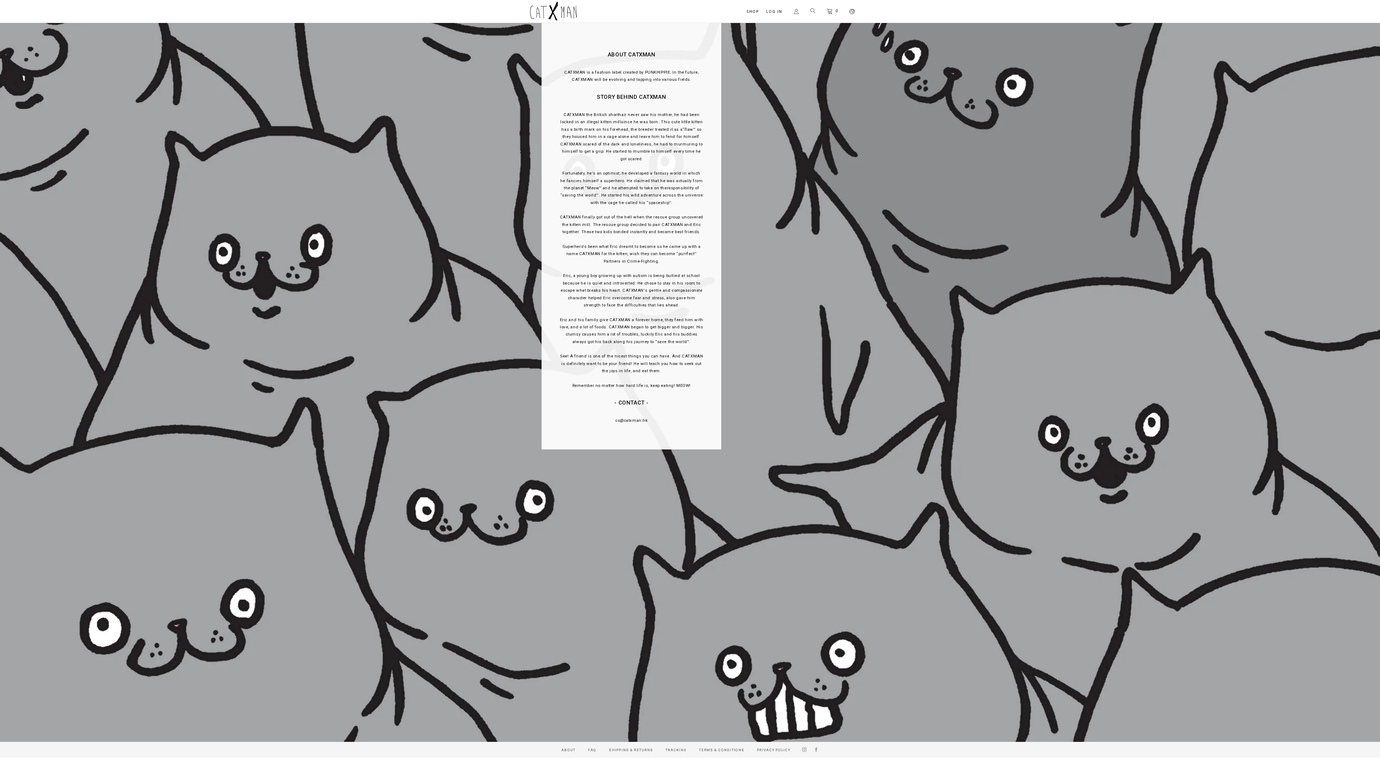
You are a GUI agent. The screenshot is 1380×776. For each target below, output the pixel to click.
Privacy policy (773, 750)
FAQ (592, 750)
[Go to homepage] (553, 19)
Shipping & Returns (631, 750)
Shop (753, 11)
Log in (774, 11)
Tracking (676, 750)
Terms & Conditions (721, 750)
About (568, 750)
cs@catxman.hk (631, 420)
